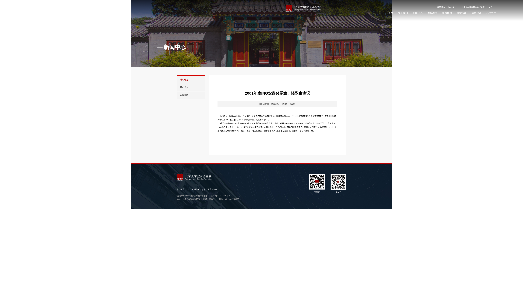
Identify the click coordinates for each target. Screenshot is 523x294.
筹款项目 (432, 13)
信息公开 (476, 13)
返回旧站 (441, 7)
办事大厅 (491, 13)
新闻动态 (184, 80)
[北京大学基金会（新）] (309, 8)
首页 (390, 13)
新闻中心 (417, 13)
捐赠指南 (462, 13)
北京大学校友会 (194, 189)
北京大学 (181, 189)
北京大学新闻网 (210, 189)
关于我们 (403, 13)
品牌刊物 (184, 95)
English (453, 7)
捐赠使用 (447, 13)
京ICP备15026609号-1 (220, 196)
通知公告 (184, 87)
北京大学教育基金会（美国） (474, 7)
